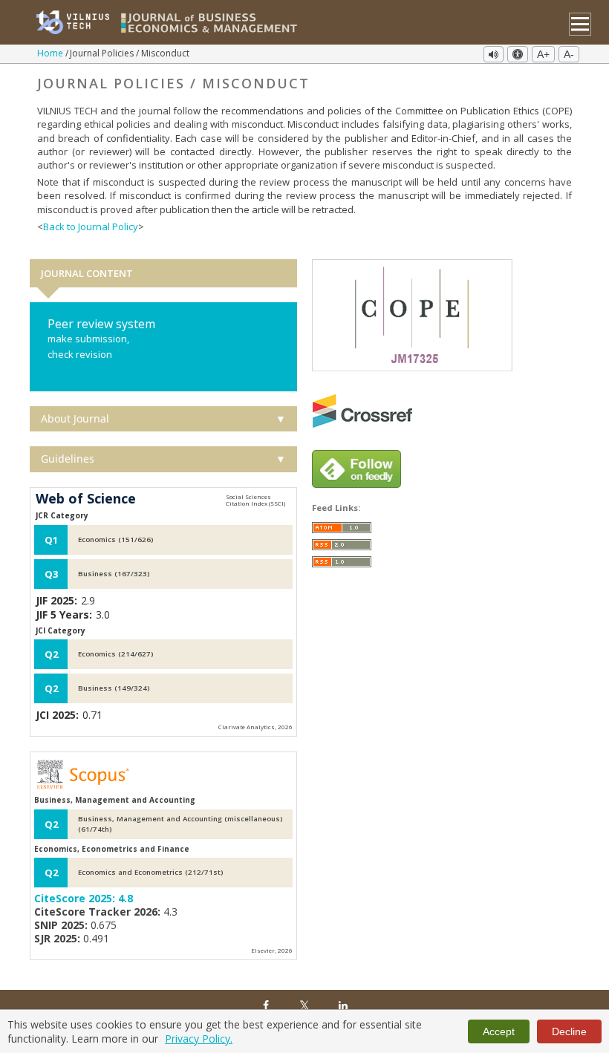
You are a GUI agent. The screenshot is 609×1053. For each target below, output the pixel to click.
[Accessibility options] (517, 54)
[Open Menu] (580, 24)
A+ (543, 54)
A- (569, 54)
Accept (499, 1031)
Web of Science (86, 499)
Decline (569, 1031)
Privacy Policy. (198, 1038)
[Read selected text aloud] (493, 54)
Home (51, 53)
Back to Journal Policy (90, 226)
